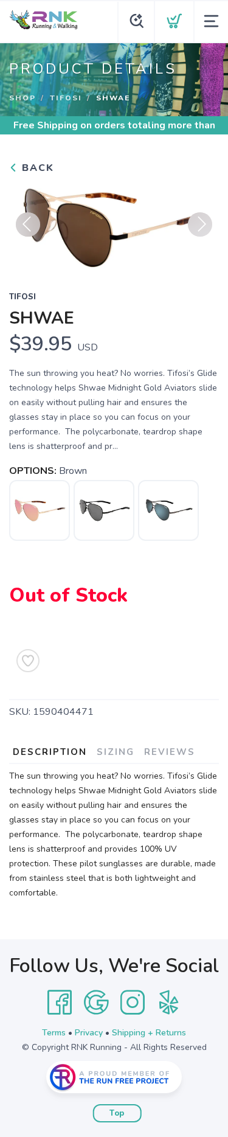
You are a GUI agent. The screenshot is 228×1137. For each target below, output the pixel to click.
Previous (28, 224)
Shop (22, 98)
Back (36, 168)
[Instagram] (132, 1002)
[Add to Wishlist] (28, 660)
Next (200, 224)
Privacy (89, 1032)
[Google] (96, 1002)
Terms (54, 1032)
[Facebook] (59, 1002)
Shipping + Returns (149, 1032)
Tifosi (66, 98)
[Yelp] (169, 1002)
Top (117, 1113)
